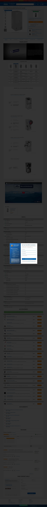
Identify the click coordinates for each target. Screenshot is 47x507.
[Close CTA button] (36, 244)
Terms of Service (32, 261)
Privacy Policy (28, 261)
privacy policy (29, 260)
